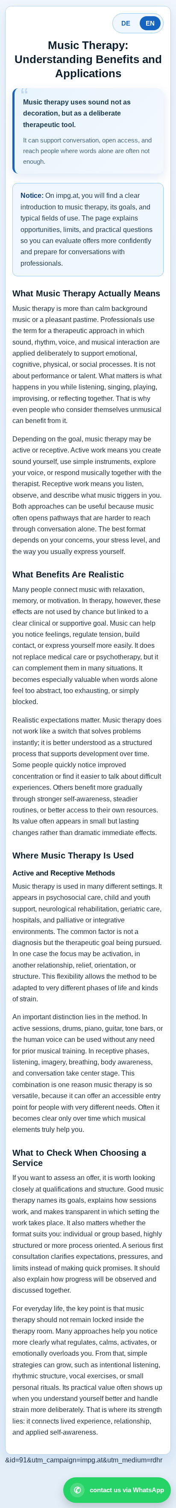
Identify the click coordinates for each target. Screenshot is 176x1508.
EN (150, 23)
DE (125, 23)
